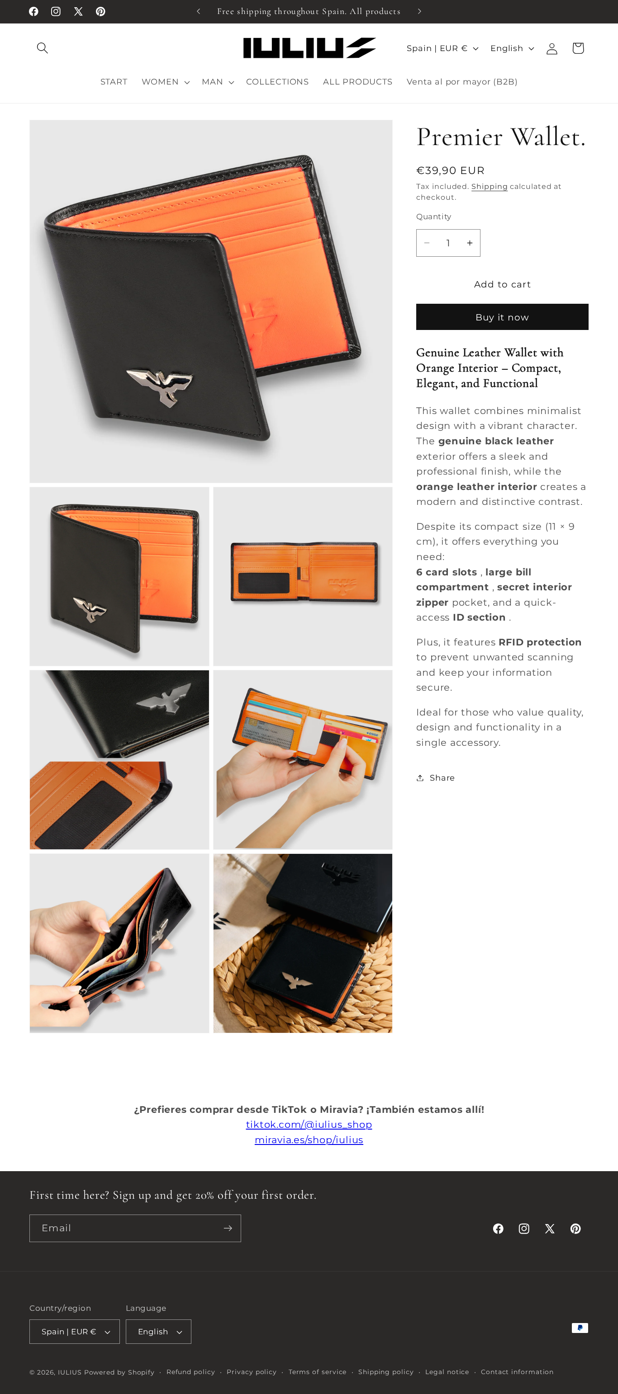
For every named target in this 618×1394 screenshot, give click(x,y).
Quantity (433, 216)
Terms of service (318, 1372)
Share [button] (442, 777)
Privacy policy (252, 1372)
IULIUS (69, 1372)
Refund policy (190, 1372)
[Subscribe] (228, 1228)
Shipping (489, 186)
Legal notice (447, 1372)
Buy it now (502, 317)
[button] (42, 48)
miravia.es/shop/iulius (309, 1139)
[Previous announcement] (198, 11)
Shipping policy (386, 1372)
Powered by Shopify (119, 1372)
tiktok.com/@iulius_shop (309, 1124)
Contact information (517, 1372)
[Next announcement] (420, 11)
